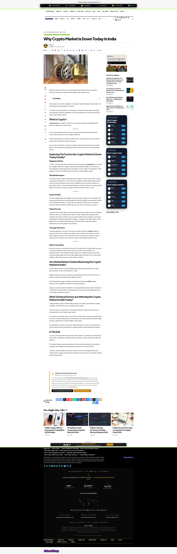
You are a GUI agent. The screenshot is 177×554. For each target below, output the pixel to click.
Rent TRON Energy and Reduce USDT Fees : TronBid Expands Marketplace (114, 99)
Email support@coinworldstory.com (63, 390)
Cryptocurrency (54, 123)
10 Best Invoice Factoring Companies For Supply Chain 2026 (122, 430)
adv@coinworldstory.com (88, 517)
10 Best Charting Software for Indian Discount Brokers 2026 (99, 430)
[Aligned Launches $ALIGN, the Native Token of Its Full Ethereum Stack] (130, 107)
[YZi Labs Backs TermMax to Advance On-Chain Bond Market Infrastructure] (130, 90)
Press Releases (109, 85)
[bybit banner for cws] (88, 444)
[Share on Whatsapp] (61, 50)
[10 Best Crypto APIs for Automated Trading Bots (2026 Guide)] (55, 419)
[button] (102, 19)
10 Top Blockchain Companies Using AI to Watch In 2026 (76, 430)
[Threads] (129, 18)
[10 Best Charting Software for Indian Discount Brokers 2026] (100, 419)
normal (90, 231)
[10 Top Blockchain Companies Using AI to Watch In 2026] (77, 419)
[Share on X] (52, 50)
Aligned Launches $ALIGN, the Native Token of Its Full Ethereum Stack (115, 107)
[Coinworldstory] (51, 551)
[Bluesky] (116, 20)
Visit (123, 125)
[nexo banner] (116, 63)
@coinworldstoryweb (112, 517)
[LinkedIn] (123, 18)
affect (90, 281)
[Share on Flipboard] (55, 50)
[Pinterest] (121, 18)
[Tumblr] (125, 18)
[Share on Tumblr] (67, 50)
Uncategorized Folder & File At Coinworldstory (57, 34)
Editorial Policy (73, 387)
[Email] (85, 50)
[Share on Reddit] (70, 50)
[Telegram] (127, 18)
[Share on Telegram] (76, 50)
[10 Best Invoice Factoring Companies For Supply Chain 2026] (123, 419)
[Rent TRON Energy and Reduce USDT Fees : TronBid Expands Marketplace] (130, 99)
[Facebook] (116, 18)
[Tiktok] (120, 20)
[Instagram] (119, 18)
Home (45, 32)
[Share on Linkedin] (64, 50)
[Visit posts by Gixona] (46, 46)
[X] (118, 18)
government (90, 164)
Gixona (51, 45)
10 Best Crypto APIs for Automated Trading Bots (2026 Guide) (54, 430)
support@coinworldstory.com (64, 517)
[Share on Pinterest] (58, 50)
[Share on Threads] (79, 50)
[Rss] (118, 20)
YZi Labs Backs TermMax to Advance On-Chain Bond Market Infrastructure (115, 90)
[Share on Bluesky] (82, 50)
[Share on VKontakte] (73, 50)
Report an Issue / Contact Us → (82, 390)
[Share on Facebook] (49, 50)
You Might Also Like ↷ (55, 410)
